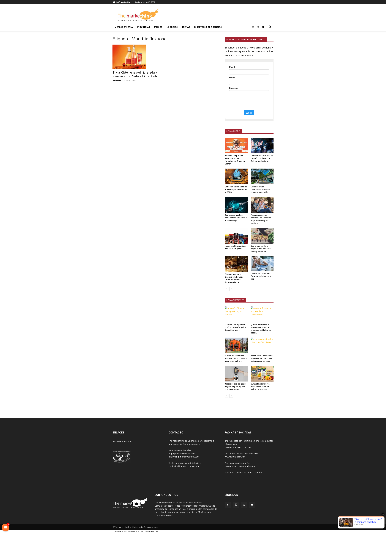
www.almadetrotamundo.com (240, 466)
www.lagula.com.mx (235, 456)
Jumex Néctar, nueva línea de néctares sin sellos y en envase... (260, 386)
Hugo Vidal (116, 80)
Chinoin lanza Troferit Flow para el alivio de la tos (261, 276)
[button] (270, 27)
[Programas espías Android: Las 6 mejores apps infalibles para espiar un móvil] (262, 205)
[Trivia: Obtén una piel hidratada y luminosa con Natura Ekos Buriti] (136, 57)
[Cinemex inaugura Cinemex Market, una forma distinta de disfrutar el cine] (236, 264)
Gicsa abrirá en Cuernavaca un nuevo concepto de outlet (260, 189)
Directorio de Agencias (208, 27)
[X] (258, 27)
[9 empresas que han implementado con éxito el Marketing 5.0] (236, 205)
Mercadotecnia (124, 27)
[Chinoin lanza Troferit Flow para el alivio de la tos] (262, 263)
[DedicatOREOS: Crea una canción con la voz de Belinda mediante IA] (262, 145)
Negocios (172, 27)
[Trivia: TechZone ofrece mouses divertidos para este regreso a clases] (262, 345)
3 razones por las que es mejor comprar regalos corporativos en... (235, 386)
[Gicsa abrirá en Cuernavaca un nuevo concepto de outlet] (262, 176)
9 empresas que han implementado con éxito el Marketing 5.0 (236, 218)
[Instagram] (253, 27)
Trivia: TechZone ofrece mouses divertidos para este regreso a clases (261, 358)
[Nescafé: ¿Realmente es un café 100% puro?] (236, 236)
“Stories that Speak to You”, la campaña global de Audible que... (235, 327)
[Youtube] (263, 27)
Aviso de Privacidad (122, 441)
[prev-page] (226, 289)
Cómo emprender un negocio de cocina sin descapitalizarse (261, 249)
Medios (158, 27)
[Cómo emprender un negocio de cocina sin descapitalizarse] (262, 236)
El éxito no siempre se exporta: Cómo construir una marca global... (236, 358)
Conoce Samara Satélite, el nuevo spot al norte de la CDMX (236, 189)
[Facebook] (248, 27)
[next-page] (231, 289)
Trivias (186, 27)
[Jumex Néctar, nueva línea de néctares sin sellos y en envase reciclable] (262, 374)
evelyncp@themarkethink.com (184, 456)
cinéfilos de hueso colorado (248, 472)
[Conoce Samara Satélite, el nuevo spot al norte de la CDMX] (236, 176)
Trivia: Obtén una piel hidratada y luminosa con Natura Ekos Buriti (134, 74)
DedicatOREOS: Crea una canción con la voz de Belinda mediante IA (262, 158)
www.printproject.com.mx (238, 447)
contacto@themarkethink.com (184, 466)
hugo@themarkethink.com (182, 453)
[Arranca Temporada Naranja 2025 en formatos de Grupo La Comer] (236, 145)
